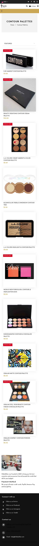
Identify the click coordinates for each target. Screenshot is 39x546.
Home (12, 25)
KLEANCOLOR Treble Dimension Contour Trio (19, 204)
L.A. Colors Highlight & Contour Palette (19, 247)
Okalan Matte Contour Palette (16, 373)
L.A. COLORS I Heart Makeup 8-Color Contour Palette (17, 159)
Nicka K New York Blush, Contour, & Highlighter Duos (17, 291)
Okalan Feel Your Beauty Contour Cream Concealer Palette (17, 406)
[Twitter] (29, 1)
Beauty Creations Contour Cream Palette (16, 115)
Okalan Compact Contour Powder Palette (17, 439)
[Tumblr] (37, 1)
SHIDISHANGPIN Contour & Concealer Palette (18, 335)
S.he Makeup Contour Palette (15, 71)
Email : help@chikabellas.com (15, 537)
